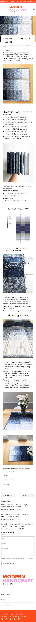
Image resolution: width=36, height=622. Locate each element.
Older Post (8, 495)
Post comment (8, 563)
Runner (6, 479)
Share (7, 484)
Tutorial (12, 479)
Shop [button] (3, 600)
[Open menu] (4, 9)
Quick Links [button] (5, 594)
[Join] (30, 614)
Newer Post (28, 495)
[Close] (32, 605)
